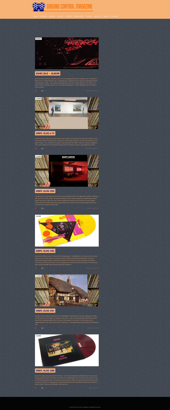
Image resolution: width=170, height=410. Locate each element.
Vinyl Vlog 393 (45, 191)
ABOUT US (98, 16)
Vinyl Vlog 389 (45, 370)
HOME (35, 16)
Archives (114, 16)
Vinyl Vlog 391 (45, 311)
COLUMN (60, 16)
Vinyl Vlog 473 (45, 133)
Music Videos (79, 16)
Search (106, 16)
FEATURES (43, 16)
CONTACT (89, 16)
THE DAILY (68, 16)
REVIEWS (52, 16)
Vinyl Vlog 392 (45, 251)
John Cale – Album (47, 73)
